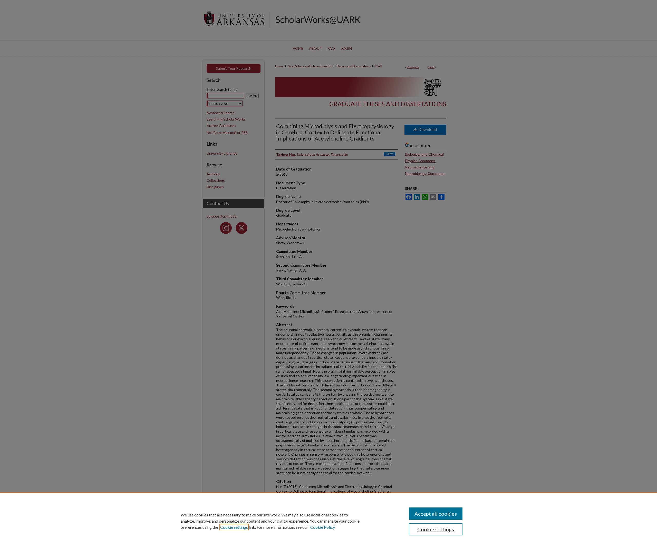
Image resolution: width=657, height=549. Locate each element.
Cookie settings (234, 527)
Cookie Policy (322, 527)
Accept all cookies (435, 514)
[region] (328, 521)
